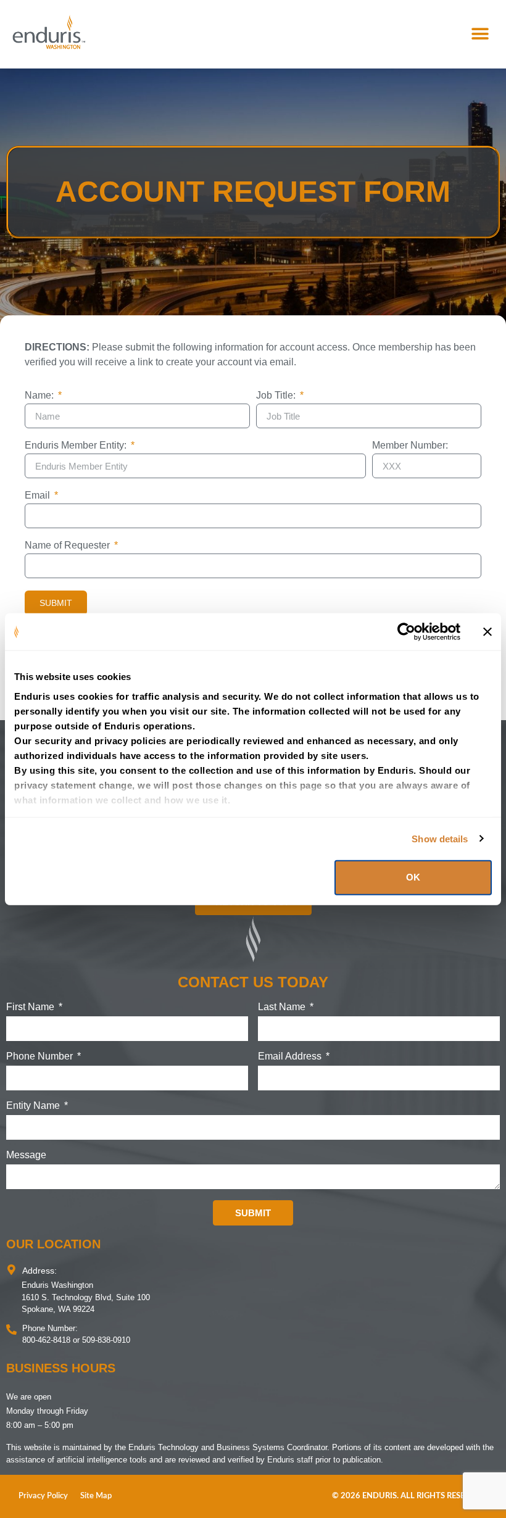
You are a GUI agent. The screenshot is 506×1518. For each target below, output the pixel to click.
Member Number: (410, 445)
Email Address (291, 1056)
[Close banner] (487, 632)
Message (26, 1155)
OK (413, 877)
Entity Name (34, 1106)
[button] (480, 34)
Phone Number (40, 1056)
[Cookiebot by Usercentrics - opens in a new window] (406, 632)
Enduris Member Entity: (77, 445)
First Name (31, 1007)
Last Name (283, 1007)
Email (38, 495)
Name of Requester (68, 545)
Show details (440, 838)
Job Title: (277, 395)
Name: (40, 395)
